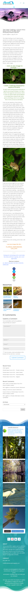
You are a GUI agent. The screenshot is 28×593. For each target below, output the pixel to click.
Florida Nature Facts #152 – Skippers (11, 376)
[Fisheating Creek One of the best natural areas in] (14, 471)
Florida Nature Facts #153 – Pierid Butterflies (13, 374)
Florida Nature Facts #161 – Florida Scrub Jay (13, 370)
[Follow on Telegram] (19, 539)
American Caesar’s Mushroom (18, 387)
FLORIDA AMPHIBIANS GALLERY (14, 247)
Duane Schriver (6, 392)
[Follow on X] (8, 539)
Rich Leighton (7, 34)
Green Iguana (6, 368)
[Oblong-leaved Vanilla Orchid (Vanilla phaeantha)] (14, 447)
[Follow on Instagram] (12, 539)
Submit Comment (18, 358)
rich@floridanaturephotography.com (11, 563)
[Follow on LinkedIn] (15, 539)
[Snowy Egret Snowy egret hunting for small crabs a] (14, 494)
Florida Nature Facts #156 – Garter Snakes (13, 372)
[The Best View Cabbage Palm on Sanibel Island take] (14, 517)
